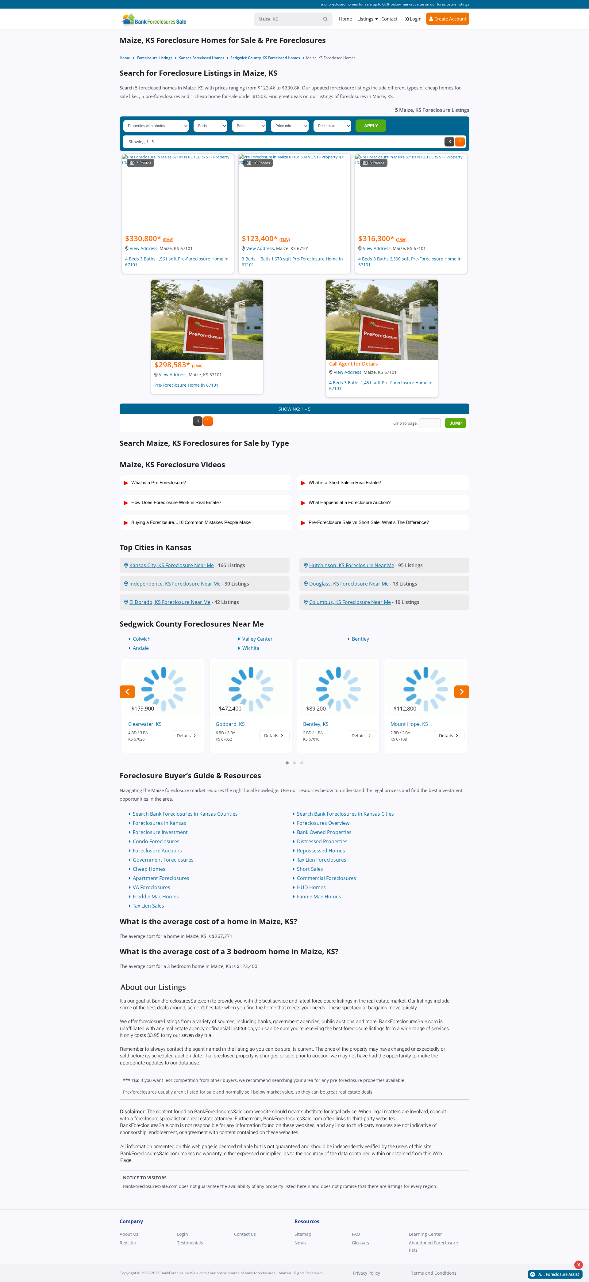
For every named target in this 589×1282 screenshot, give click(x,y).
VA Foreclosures (151, 887)
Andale (141, 648)
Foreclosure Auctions (157, 850)
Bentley (360, 638)
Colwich (142, 638)
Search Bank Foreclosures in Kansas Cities (345, 813)
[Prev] (449, 141)
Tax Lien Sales (148, 905)
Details (184, 735)
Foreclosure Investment (160, 832)
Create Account (449, 19)
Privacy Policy (366, 1273)
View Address (143, 248)
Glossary (360, 1243)
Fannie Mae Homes (319, 896)
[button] (287, 763)
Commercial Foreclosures (326, 878)
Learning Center (425, 1234)
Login (415, 19)
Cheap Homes (149, 869)
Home (345, 19)
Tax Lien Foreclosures (321, 859)
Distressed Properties (322, 841)
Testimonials (190, 1243)
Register (128, 1243)
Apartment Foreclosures (161, 878)
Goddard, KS (230, 724)
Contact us (245, 1234)
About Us (129, 1234)
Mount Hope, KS (409, 724)
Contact (389, 19)
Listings (365, 19)
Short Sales (310, 869)
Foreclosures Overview (323, 823)
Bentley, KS (316, 724)
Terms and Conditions (433, 1273)
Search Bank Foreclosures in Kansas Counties (185, 813)
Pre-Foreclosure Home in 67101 (186, 385)
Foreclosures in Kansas (159, 823)
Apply (371, 125)
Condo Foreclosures (156, 841)
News (300, 1243)
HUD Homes (311, 887)
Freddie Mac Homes (156, 896)
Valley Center (257, 638)
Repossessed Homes (321, 850)
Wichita (251, 648)
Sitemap (302, 1234)
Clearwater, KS (145, 724)
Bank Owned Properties (324, 832)
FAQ (356, 1234)
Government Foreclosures (163, 859)
